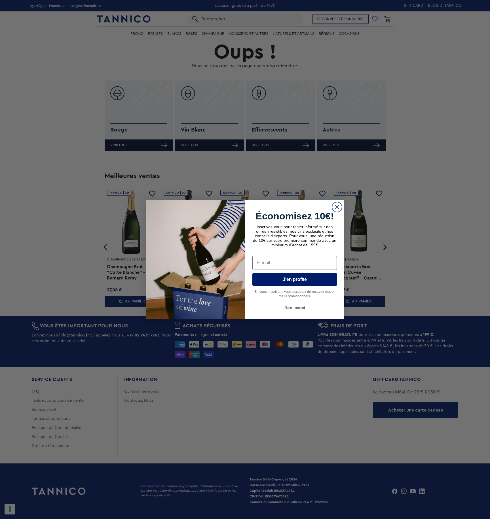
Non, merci (294, 307)
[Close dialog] (337, 207)
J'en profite (295, 279)
